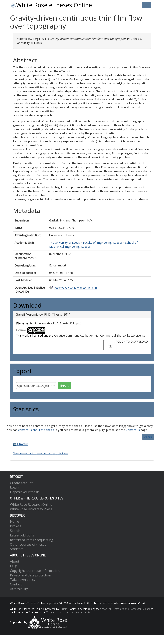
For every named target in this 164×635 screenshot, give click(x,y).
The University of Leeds (64, 242)
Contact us (133, 430)
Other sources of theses (28, 544)
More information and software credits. (68, 612)
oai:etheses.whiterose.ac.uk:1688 (75, 288)
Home (14, 521)
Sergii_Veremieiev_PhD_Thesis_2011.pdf (55, 323)
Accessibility (19, 589)
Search (15, 530)
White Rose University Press (31, 509)
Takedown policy (22, 579)
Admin (148, 437)
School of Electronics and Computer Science (125, 608)
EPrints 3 (64, 608)
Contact (16, 584)
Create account (21, 483)
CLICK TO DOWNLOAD (132, 341)
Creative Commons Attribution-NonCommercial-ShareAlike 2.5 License (99, 335)
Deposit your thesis (24, 492)
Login (14, 487)
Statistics (16, 549)
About (14, 561)
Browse (15, 526)
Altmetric (22, 444)
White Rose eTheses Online (54, 5)
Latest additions (22, 535)
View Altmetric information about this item (40, 453)
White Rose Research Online (31, 504)
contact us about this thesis (36, 430)
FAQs (14, 566)
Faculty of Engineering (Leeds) (102, 242)
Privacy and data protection (30, 575)
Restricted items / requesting (31, 540)
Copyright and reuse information (35, 570)
